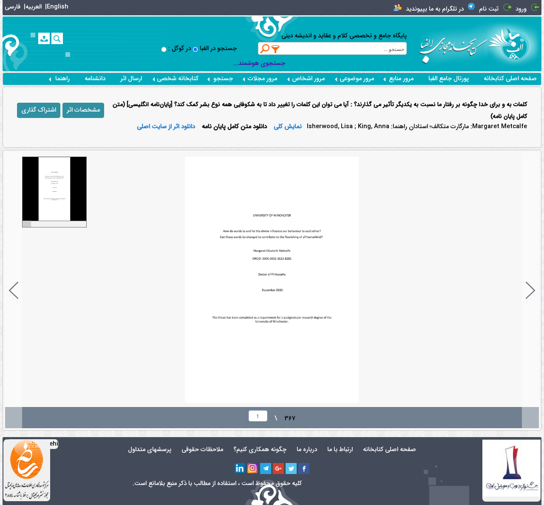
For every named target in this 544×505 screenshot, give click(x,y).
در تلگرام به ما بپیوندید (435, 9)
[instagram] (252, 468)
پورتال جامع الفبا (448, 79)
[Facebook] (303, 468)
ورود (521, 9)
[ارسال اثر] (44, 38)
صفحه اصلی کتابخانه (510, 79)
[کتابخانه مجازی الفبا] (514, 43)
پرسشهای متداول (149, 449)
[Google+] (278, 468)
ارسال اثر (131, 79)
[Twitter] (291, 468)
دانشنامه (95, 79)
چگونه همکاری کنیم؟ (259, 449)
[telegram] (265, 468)
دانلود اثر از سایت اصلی (166, 127)
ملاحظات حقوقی (202, 449)
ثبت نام (489, 9)
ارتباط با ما (340, 449)
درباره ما (307, 449)
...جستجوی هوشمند (259, 63)
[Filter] (276, 49)
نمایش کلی (288, 127)
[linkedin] (240, 468)
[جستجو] (57, 38)
